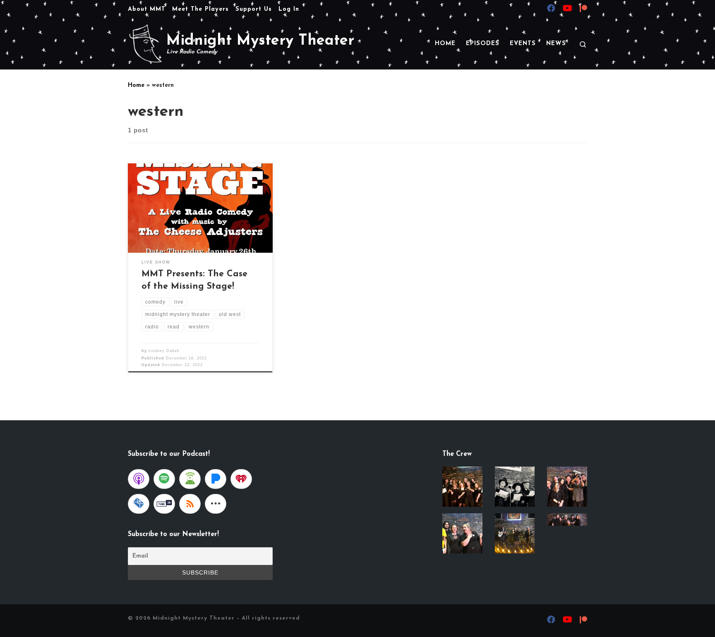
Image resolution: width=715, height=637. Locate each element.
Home (136, 85)
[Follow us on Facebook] (551, 9)
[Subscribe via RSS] (190, 504)
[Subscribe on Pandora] (215, 479)
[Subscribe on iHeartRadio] (241, 479)
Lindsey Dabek (164, 351)
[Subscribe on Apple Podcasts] (138, 479)
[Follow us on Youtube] (567, 9)
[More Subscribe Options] (215, 504)
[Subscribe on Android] (190, 479)
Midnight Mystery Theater (194, 618)
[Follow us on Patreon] (583, 9)
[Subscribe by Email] (138, 504)
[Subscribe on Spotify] (164, 479)
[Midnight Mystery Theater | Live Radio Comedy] (145, 43)
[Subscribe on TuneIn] (164, 504)
